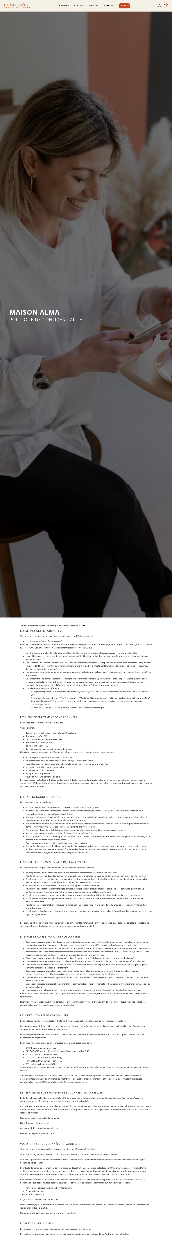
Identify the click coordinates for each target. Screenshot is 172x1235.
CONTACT (108, 6)
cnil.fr (38, 1213)
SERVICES (78, 6)
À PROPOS (64, 6)
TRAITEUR (93, 6)
